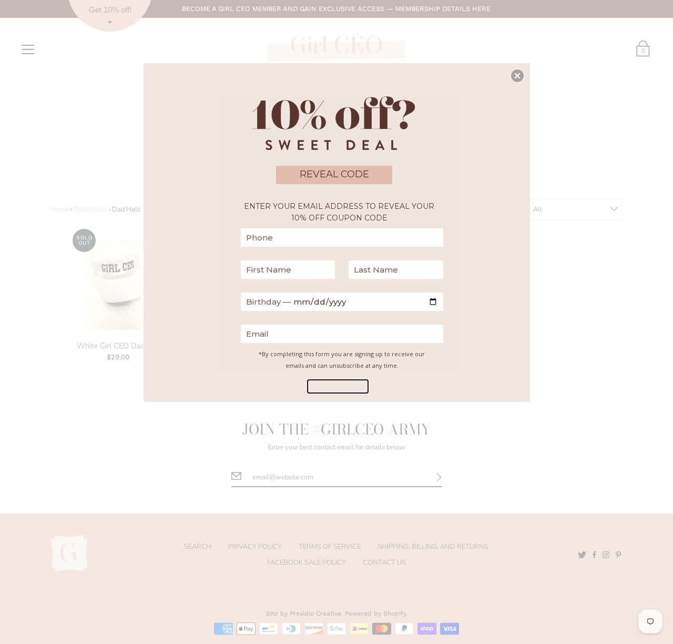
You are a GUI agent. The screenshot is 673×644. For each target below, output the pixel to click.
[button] (517, 75)
